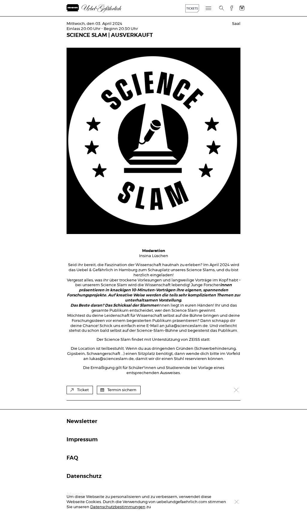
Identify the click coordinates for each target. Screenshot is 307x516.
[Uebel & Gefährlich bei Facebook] (229, 8)
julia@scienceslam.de (186, 326)
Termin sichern (121, 390)
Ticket (83, 390)
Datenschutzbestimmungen (117, 507)
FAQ (72, 458)
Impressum (82, 439)
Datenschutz (84, 476)
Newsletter (82, 421)
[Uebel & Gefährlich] (101, 8)
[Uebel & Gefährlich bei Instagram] (242, 8)
